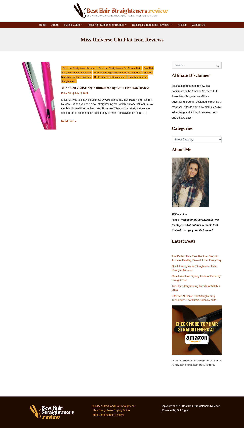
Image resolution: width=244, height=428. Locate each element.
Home (42, 24)
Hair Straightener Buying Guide (111, 410)
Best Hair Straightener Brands (106, 24)
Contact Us (198, 24)
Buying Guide (72, 24)
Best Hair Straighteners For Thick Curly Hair (117, 72)
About (54, 24)
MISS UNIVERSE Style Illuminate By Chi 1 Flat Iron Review (105, 88)
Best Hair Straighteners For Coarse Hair (120, 68)
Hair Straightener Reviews (108, 414)
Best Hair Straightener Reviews (150, 24)
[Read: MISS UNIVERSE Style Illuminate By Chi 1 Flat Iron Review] (39, 95)
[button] (81, 25)
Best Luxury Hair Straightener (109, 77)
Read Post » (69, 121)
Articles (182, 24)
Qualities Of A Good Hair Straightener (113, 406)
